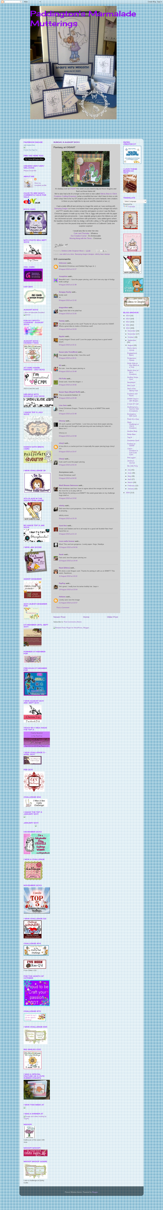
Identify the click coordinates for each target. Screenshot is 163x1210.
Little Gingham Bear (29, 145)
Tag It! (129, 437)
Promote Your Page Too (30, 150)
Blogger (95, 1192)
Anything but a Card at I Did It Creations (133, 409)
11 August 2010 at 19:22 (68, 576)
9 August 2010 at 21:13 (67, 534)
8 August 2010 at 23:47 (67, 452)
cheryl (61, 443)
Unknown (63, 263)
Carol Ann (63, 525)
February (131, 486)
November (132, 334)
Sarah (61, 554)
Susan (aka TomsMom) (68, 352)
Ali (60, 365)
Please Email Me (30, 171)
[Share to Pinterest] (106, 251)
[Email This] (97, 251)
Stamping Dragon (61, 209)
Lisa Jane (63, 405)
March (130, 482)
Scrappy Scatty (65, 292)
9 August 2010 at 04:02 (67, 478)
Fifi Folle (62, 379)
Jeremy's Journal (131, 462)
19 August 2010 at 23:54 (68, 589)
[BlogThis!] (99, 251)
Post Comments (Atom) (73, 622)
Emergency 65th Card (132, 415)
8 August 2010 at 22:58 (67, 436)
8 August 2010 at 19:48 (67, 371)
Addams (62, 597)
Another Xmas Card (132, 378)
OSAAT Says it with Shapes (132, 400)
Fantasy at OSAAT (131, 445)
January (131, 489)
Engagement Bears (132, 354)
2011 (128, 325)
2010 (128, 328)
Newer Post (59, 617)
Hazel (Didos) (64, 568)
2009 (128, 493)
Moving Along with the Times (81, 238)
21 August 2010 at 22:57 (68, 603)
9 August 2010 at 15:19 (67, 518)
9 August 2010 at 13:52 (67, 498)
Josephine (63, 276)
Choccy (62, 421)
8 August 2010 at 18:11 (67, 358)
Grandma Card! (133, 440)
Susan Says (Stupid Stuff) (69, 392)
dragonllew (63, 307)
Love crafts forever (66, 541)
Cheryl (61, 459)
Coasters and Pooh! (132, 395)
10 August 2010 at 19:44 (68, 561)
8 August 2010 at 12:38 (67, 285)
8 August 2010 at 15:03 (67, 329)
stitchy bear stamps (102, 254)
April (130, 479)
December (132, 331)
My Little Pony (132, 466)
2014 (128, 316)
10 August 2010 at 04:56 (68, 547)
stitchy (62, 505)
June (130, 473)
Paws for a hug (133, 419)
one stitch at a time (67, 254)
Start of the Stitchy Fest (132, 389)
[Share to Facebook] (103, 251)
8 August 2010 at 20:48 (67, 398)
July (129, 470)
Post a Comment (63, 607)
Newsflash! (131, 382)
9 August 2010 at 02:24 (67, 465)
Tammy (62, 321)
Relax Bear (131, 434)
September (132, 340)
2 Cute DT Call (132, 404)
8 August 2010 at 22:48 (67, 414)
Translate (131, 206)
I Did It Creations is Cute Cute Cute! (132, 452)
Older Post (112, 617)
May (129, 476)
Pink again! (131, 458)
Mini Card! (131, 385)
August (131, 345)
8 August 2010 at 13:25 (67, 313)
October (131, 337)
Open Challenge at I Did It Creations (133, 425)
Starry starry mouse (132, 349)
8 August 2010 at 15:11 (67, 345)
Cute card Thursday (81, 233)
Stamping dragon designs (84, 254)
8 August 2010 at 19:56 (67, 385)
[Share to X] (101, 251)
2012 (128, 322)
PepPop (62, 583)
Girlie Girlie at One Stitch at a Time (133, 365)
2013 (128, 319)
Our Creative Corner (79, 236)
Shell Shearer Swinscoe (68, 485)
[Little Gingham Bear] (25, 148)
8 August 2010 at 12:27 (67, 269)
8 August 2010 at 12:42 (67, 300)
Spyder (62, 336)
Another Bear (132, 431)
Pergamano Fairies (131, 359)
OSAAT (73, 189)
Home (86, 617)
